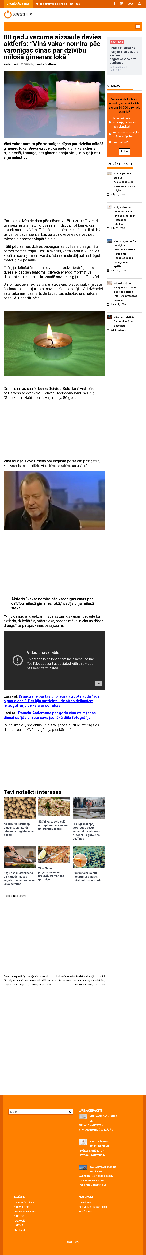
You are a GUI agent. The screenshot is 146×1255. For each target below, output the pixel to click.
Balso (124, 151)
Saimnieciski (21, 1207)
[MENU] (137, 26)
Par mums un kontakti (93, 1207)
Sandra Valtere (45, 64)
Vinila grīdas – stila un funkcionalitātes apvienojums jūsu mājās (124, 182)
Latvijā (18, 1225)
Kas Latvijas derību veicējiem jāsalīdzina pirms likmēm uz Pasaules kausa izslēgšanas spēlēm (125, 254)
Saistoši (19, 1216)
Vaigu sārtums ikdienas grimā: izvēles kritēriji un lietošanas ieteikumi (124, 215)
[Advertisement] (54, 189)
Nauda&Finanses (25, 1211)
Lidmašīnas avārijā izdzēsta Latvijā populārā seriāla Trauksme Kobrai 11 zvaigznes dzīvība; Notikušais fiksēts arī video (79, 980)
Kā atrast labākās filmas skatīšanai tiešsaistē (124, 321)
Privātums (85, 1211)
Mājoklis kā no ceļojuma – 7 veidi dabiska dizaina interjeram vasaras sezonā (125, 292)
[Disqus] (54, 1042)
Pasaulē (19, 1220)
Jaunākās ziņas (24, 1202)
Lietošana (85, 1202)
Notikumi (20, 895)
